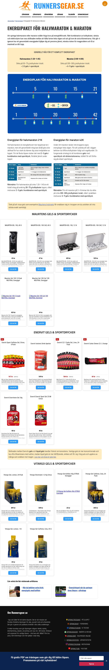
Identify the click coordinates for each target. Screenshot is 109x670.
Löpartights (37, 14)
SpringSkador (72, 632)
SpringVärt (71, 636)
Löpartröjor (48, 14)
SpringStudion (74, 628)
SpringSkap (74, 624)
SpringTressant (74, 620)
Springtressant (83, 14)
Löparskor (25, 14)
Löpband (60, 14)
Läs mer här (13, 269)
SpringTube (75, 649)
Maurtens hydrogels (46, 204)
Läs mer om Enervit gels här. (45, 457)
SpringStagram (74, 644)
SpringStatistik (73, 640)
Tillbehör (71, 14)
